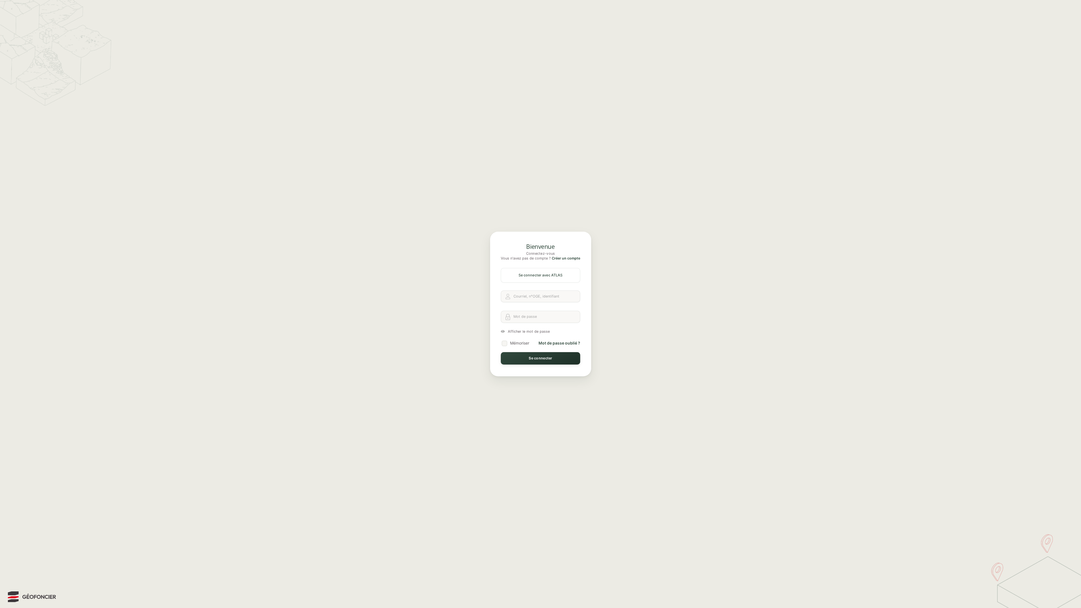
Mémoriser (519, 343)
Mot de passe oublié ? (559, 343)
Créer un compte (566, 258)
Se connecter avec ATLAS (541, 275)
